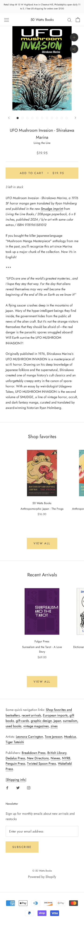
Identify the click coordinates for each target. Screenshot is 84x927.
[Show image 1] (18, 118)
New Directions (38, 758)
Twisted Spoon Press (41, 763)
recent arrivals (31, 715)
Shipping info (16, 779)
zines (54, 726)
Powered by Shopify (42, 876)
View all (42, 543)
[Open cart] (78, 19)
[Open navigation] (6, 20)
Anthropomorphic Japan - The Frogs (42, 509)
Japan (57, 720)
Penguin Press (15, 763)
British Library (56, 752)
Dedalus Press (15, 758)
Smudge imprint (52, 208)
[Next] (75, 118)
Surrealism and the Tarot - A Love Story (42, 649)
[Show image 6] (42, 118)
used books (13, 726)
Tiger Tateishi (15, 742)
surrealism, (70, 720)
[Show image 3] (27, 118)
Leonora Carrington (29, 736)
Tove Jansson (53, 736)
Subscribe (22, 847)
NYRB (66, 758)
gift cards (22, 720)
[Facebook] (7, 787)
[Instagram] (28, 787)
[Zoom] (74, 37)
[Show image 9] (57, 118)
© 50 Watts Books (42, 870)
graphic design (41, 720)
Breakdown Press (34, 752)
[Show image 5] (37, 118)
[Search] (69, 20)
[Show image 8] (52, 118)
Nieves (55, 758)
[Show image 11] (67, 118)
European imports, (56, 715)
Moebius (70, 736)
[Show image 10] (62, 118)
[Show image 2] (22, 118)
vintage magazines (36, 726)
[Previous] (9, 118)
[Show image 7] (47, 118)
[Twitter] (18, 787)
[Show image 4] (32, 118)
